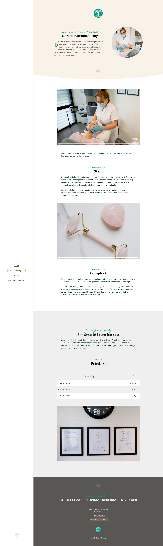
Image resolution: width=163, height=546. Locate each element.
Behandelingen (16, 270)
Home (16, 265)
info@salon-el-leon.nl (100, 519)
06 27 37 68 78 (99, 516)
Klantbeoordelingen (16, 280)
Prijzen (17, 275)
